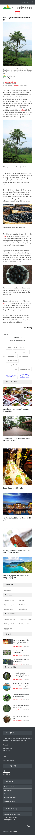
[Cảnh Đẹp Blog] (17, 9)
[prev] (10, 641)
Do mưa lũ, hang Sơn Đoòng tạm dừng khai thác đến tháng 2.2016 (21, 675)
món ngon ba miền (13, 365)
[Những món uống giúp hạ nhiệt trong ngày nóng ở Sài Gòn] (17, 537)
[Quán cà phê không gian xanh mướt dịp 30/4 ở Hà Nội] (17, 426)
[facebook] (1, 2)
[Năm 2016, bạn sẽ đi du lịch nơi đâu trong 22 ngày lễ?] (17, 565)
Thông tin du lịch (8, 609)
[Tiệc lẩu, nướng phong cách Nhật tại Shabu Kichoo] (17, 396)
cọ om (15, 347)
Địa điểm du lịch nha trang (12, 814)
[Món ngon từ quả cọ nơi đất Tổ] (17, 44)
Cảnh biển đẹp (23, 609)
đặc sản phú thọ (23, 356)
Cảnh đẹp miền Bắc (9, 619)
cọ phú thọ (25, 352)
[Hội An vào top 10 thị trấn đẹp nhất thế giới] (17, 504)
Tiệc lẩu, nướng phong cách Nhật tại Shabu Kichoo (24, 376)
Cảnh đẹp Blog (14, 831)
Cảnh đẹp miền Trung (25, 619)
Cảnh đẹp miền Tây (24, 624)
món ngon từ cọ (12, 356)
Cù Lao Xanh (7, 590)
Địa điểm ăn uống (9, 801)
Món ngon (21, 600)
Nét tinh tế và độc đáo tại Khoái (11, 376)
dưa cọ (5, 303)
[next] (10, 662)
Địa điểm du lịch (23, 605)
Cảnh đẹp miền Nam (9, 624)
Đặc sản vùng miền (9, 605)
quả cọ (23, 110)
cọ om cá (17, 352)
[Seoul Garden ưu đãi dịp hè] (17, 466)
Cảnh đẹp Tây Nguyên (8, 629)
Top (28, 826)
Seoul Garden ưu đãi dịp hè (13, 488)
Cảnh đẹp (16, 85)
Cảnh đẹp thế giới (9, 600)
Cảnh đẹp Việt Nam (10, 82)
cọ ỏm (5, 236)
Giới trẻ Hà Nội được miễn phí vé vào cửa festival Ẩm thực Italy (21, 642)
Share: (5, 335)
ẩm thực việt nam (12, 360)
